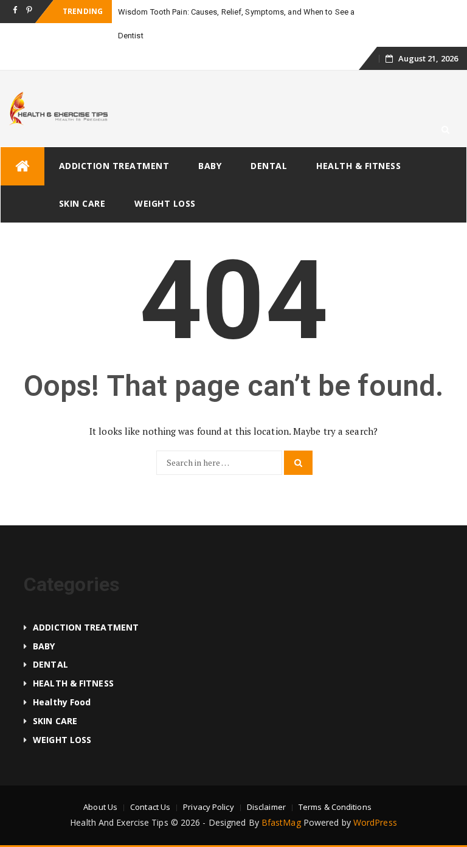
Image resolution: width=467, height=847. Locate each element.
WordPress (375, 822)
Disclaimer (266, 806)
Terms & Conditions (335, 806)
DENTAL (269, 165)
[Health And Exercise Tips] (22, 166)
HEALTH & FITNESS (358, 165)
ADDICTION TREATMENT (114, 165)
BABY (209, 165)
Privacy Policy (208, 806)
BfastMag (281, 822)
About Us (100, 806)
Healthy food (62, 702)
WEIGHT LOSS (165, 203)
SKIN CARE (82, 203)
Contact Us (150, 806)
